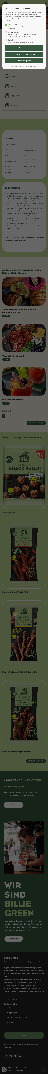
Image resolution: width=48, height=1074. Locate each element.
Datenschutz (15, 66)
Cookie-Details (32, 66)
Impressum (23, 66)
